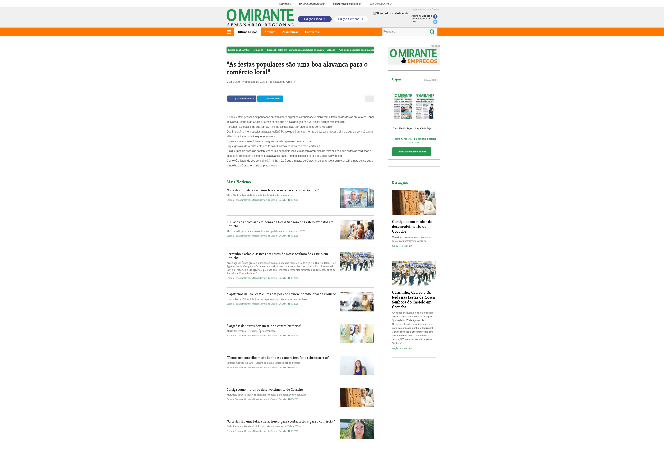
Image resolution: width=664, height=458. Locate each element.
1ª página (258, 50)
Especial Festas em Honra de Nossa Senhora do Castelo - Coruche (301, 50)
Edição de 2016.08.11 (239, 50)
